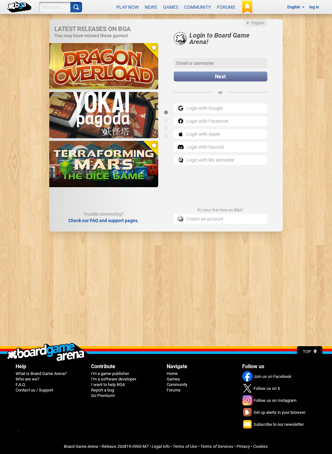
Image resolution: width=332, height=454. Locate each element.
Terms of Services (216, 446)
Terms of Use (185, 446)
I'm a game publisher (110, 373)
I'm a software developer (113, 379)
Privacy (243, 446)
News (151, 7)
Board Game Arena (81, 446)
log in (314, 7)
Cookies (260, 446)
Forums (226, 7)
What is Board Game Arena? (41, 373)
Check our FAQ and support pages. (103, 220)
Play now (127, 7)
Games (170, 7)
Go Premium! (103, 395)
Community (197, 7)
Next (220, 77)
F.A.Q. (21, 384)
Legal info (161, 446)
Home (172, 373)
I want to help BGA (108, 384)
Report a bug (102, 390)
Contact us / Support (34, 390)
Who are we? (27, 379)
